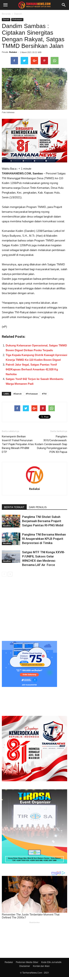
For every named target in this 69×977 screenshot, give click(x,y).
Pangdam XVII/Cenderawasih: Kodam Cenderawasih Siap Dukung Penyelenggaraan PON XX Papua (51, 444)
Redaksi (13, 52)
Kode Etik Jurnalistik (51, 962)
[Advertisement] (34, 608)
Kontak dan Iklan (41, 965)
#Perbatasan (32, 393)
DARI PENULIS (38, 507)
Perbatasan (17, 19)
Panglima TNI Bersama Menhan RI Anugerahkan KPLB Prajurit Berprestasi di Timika (44, 539)
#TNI (44, 393)
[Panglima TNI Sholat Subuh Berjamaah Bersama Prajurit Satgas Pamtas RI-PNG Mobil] (11, 521)
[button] (64, 5)
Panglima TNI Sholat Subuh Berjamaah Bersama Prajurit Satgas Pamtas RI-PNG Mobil (42, 521)
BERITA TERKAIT (14, 507)
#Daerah (17, 393)
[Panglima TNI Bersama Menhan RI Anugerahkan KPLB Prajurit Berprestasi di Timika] (11, 538)
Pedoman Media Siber (27, 962)
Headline (7, 526)
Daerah (18, 13)
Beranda (6, 13)
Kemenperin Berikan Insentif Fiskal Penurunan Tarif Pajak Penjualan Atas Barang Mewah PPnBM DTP (18, 444)
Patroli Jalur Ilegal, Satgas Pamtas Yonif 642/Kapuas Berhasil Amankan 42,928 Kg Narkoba (32, 369)
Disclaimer (24, 965)
